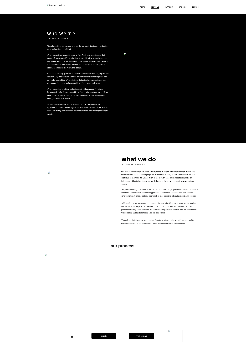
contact (195, 7)
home (142, 7)
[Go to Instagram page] (72, 336)
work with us (141, 336)
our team (169, 7)
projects (183, 7)
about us (155, 7)
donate (104, 336)
